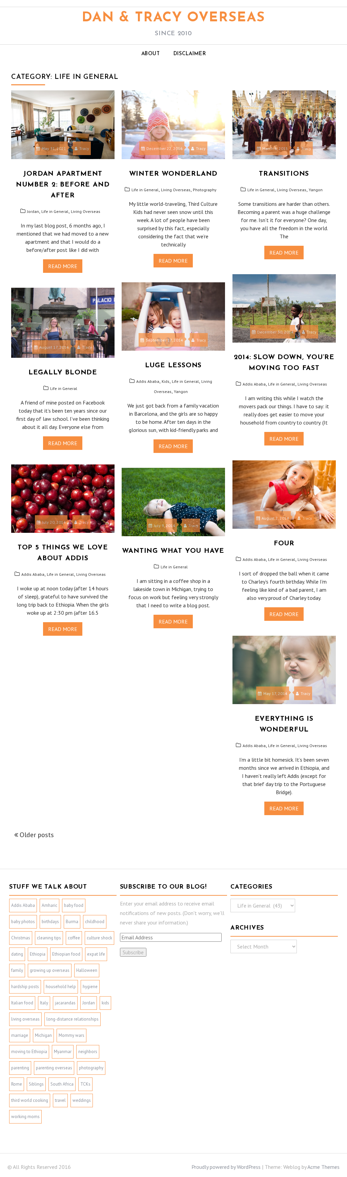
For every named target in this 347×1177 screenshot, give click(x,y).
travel (60, 1100)
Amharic (49, 905)
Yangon (316, 189)
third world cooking (29, 1100)
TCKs (85, 1084)
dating (17, 954)
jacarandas (65, 1003)
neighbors (87, 1051)
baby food (73, 905)
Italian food (22, 1003)
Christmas (20, 938)
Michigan (43, 1035)
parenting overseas (54, 1068)
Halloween (86, 970)
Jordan (33, 211)
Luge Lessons (173, 365)
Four (284, 543)
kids (105, 1003)
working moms (25, 1116)
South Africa (62, 1084)
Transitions (284, 174)
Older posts (37, 834)
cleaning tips (49, 938)
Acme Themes (323, 1166)
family (17, 970)
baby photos (23, 921)
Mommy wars (71, 1035)
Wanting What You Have (173, 551)
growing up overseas (49, 970)
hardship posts (25, 986)
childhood (94, 921)
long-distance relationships (72, 1019)
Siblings (36, 1084)
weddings (82, 1100)
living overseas (25, 1019)
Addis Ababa (254, 384)
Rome (16, 1084)
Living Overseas (85, 211)
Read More (62, 266)
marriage (19, 1035)
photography (91, 1068)
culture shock (99, 938)
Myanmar (63, 1051)
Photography (205, 189)
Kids (165, 381)
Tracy (84, 148)
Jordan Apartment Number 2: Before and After (62, 185)
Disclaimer (190, 54)
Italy (44, 1003)
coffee (74, 938)
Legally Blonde (62, 372)
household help (61, 986)
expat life (96, 954)
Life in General (54, 211)
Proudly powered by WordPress (226, 1166)
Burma (72, 921)
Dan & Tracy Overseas (173, 18)
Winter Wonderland (173, 174)
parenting (20, 1068)
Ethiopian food (66, 954)
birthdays (50, 921)
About (150, 54)
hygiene (90, 986)
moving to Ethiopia (29, 1051)
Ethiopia (37, 954)
